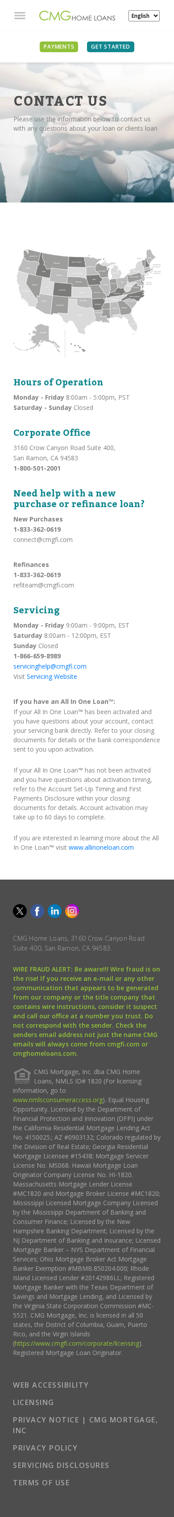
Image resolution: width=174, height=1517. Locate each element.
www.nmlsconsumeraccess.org (58, 1099)
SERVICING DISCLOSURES (61, 1465)
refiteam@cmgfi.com (43, 585)
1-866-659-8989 (37, 656)
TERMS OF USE (41, 1483)
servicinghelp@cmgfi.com (50, 666)
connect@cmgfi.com (43, 539)
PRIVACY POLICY (45, 1448)
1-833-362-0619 (37, 529)
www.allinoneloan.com (101, 847)
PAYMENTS (59, 46)
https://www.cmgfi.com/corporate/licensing (77, 1343)
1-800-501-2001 (37, 468)
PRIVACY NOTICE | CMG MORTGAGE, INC (85, 1425)
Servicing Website (52, 676)
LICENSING (33, 1402)
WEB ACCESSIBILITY (51, 1385)
